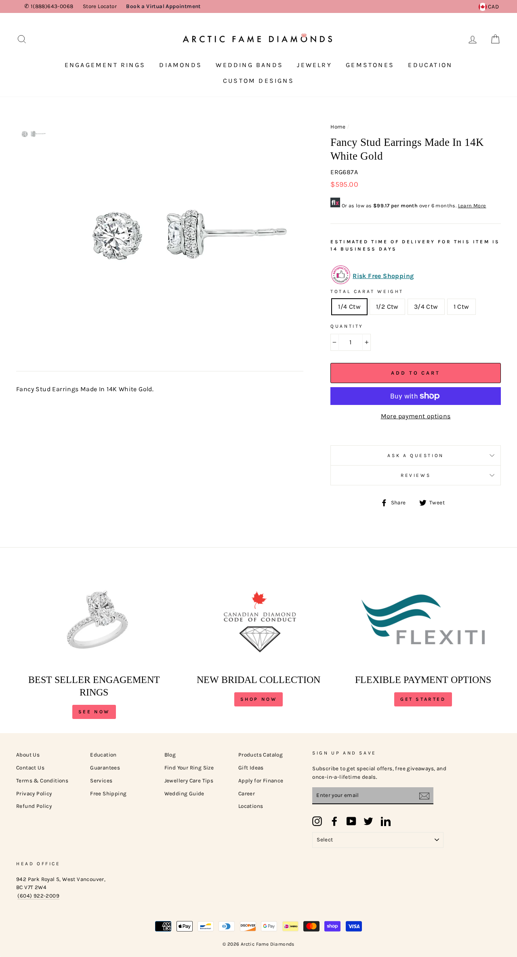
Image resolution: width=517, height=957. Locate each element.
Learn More (472, 205)
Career (246, 793)
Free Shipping (108, 793)
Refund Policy (34, 806)
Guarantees (105, 768)
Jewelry (314, 65)
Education (430, 65)
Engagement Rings (105, 65)
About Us (28, 755)
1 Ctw (461, 306)
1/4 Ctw (349, 306)
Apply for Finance (261, 781)
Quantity (347, 326)
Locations (250, 806)
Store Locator (100, 6)
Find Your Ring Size (189, 768)
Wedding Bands (249, 65)
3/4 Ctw (426, 306)
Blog (170, 755)
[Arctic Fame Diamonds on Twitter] (368, 821)
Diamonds (180, 65)
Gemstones (370, 65)
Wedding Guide (184, 793)
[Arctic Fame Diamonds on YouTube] (351, 821)
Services (101, 781)
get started (423, 699)
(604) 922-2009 (38, 896)
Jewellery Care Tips (189, 781)
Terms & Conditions (42, 781)
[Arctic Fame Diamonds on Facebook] (334, 821)
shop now (258, 699)
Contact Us (30, 768)
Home (338, 127)
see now (94, 712)
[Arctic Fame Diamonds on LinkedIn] (386, 821)
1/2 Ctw (387, 306)
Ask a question (415, 455)
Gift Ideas (251, 768)
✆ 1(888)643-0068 (48, 6)
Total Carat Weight (367, 291)
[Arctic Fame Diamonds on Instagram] (317, 821)
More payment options (416, 416)
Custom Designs (258, 80)
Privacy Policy (34, 793)
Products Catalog (260, 755)
